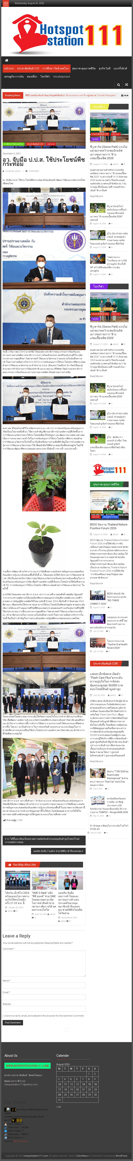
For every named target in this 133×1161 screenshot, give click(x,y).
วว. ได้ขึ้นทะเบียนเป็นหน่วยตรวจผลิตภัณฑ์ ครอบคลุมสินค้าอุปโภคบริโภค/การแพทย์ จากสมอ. (42, 840)
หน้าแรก (9, 68)
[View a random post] (126, 84)
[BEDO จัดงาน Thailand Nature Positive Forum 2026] (109, 505)
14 (83, 1084)
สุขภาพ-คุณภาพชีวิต (84, 68)
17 (59, 1089)
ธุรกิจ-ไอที (104, 68)
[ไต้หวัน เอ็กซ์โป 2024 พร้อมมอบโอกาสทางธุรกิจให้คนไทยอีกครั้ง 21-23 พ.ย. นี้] (17, 880)
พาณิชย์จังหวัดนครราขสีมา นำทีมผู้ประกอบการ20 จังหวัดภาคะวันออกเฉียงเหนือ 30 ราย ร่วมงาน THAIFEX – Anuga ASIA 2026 (109, 805)
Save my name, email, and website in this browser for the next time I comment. (44, 1015)
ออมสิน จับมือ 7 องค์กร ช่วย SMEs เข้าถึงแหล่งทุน (57, 851)
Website (7, 1004)
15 (89, 1084)
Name (6, 980)
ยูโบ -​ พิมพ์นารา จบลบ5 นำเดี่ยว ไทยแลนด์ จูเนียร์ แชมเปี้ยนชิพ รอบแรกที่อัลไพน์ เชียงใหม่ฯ (108, 444)
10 (59, 1084)
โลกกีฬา (45, 76)
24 (59, 1094)
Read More (96, 196)
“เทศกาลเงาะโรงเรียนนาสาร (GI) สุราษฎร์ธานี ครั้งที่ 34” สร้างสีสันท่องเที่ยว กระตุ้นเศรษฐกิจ (108, 264)
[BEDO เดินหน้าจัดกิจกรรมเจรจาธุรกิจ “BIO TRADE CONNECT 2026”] (97, 595)
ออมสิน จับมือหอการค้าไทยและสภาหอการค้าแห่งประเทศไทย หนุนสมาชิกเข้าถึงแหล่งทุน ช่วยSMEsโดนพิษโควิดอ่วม (70, 903)
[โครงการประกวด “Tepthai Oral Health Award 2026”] (97, 642)
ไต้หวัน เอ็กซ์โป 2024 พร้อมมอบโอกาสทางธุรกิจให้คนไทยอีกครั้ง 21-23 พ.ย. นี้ (17, 897)
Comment (8, 949)
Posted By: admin (13, 171)
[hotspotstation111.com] (66, 34)
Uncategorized (61, 76)
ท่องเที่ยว (32, 76)
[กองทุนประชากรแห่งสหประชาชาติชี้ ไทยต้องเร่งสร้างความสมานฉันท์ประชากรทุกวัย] (97, 618)
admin (10, 911)
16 (95, 1084)
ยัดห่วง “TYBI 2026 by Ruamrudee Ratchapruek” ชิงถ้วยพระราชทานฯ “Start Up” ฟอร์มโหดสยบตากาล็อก (109, 778)
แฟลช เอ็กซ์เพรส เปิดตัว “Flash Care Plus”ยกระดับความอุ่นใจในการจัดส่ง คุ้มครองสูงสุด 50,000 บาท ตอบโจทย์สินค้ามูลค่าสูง (106, 681)
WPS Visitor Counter (21, 1141)
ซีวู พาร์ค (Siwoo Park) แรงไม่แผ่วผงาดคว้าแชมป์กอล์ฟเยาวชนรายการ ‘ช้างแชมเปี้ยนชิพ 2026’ (72, 95)
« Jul (58, 1106)
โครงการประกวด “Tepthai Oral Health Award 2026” (117, 644)
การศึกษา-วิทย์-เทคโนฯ (55, 68)
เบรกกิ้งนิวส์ (120, 68)
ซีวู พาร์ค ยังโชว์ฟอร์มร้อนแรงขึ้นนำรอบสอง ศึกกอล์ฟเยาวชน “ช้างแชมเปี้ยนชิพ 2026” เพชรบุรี (108, 213)
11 (65, 1084)
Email (6, 992)
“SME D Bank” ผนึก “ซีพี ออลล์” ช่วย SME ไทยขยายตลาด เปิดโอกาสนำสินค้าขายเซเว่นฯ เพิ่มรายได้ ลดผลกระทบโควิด (44, 901)
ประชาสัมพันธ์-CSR (28, 68)
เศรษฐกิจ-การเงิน (14, 76)
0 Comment (33, 171)
